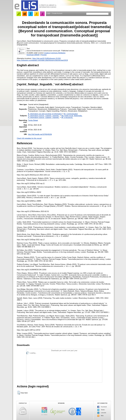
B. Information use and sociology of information (45, 114)
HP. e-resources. (67, 117)
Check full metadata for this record (29, 138)
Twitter (103, 409)
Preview (44, 55)
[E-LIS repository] (35, 10)
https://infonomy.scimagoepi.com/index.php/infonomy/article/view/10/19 (42, 60)
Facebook (104, 406)
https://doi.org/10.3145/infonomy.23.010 (46, 58)
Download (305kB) (33, 55)
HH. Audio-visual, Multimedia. (71, 116)
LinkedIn (103, 412)
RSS (102, 415)
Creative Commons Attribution (54, 53)
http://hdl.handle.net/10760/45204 (40, 134)
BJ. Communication (71, 114)
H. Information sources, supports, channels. (43, 116)
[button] (18, 393)
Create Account (57, 13)
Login (48, 13)
